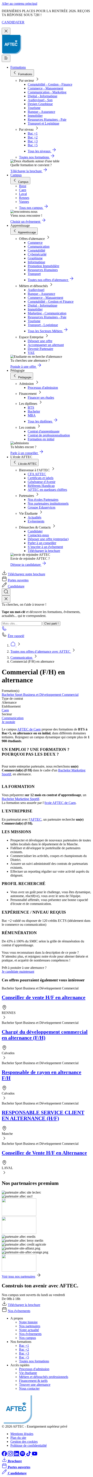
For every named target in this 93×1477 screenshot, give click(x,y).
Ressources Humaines (43, 270)
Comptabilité (36, 250)
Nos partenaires (29, 1326)
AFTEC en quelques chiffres (47, 489)
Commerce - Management (45, 88)
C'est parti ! (51, 623)
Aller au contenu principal (19, 3)
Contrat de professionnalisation (49, 435)
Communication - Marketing (47, 92)
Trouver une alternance (34, 1384)
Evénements (36, 521)
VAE (31, 353)
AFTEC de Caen (29, 729)
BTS (31, 407)
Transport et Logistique (43, 123)
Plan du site (18, 1438)
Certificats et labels (40, 478)
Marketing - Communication (47, 313)
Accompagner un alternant (46, 345)
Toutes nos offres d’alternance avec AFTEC (40, 651)
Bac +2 (33, 137)
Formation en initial (41, 439)
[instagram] (11, 1455)
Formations (18, 67)
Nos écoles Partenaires (43, 499)
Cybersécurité (37, 254)
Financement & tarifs (33, 1381)
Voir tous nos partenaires (18, 1276)
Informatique (36, 262)
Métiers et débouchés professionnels (43, 1377)
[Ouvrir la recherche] (6, 591)
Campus (16, 175)
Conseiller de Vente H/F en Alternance (44, 1153)
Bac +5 (33, 145)
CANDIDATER (13, 22)
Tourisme (34, 108)
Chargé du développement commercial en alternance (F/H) (45, 1035)
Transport (34, 274)
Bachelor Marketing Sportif (20, 799)
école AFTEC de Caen (60, 803)
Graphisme (35, 258)
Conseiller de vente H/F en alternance (43, 997)
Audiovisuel (36, 290)
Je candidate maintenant (18, 971)
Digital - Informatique (42, 96)
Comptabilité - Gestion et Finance (51, 301)
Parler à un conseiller (42, 543)
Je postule (8, 722)
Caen (5, 710)
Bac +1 (33, 133)
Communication (39, 246)
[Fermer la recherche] (6, 599)
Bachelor (34, 411)
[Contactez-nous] (4, 630)
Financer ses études (41, 397)
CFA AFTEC (37, 474)
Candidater (35, 531)
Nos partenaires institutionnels (48, 503)
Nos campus (27, 1338)
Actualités (34, 517)
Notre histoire (28, 1322)
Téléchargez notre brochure (26, 574)
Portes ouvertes (18, 580)
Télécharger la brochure (44, 551)
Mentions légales (21, 1434)
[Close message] (6, 31)
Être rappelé (16, 636)
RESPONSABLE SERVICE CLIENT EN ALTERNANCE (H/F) (43, 1115)
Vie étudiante (28, 1373)
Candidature (16, 586)
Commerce (35, 242)
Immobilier (35, 115)
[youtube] (34, 1455)
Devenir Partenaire (40, 349)
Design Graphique (40, 104)
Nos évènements (19, 1311)
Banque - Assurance (41, 112)
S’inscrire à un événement (45, 547)
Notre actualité (29, 1330)
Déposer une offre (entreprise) (48, 539)
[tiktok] (29, 1455)
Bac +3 (33, 141)
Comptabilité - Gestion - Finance (50, 84)
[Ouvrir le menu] (6, 58)
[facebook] (5, 1455)
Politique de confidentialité (28, 1445)
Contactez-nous (38, 535)
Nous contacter (29, 1388)
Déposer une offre (40, 341)
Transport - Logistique (43, 325)
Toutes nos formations (34, 1361)
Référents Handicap (41, 486)
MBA (32, 415)
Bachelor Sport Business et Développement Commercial (40, 694)
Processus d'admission (43, 387)
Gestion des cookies (24, 1441)
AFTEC (36, 819)
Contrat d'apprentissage (43, 431)
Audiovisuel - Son (40, 100)
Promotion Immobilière (43, 266)
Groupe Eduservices (41, 507)
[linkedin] (17, 1455)
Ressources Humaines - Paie (47, 119)
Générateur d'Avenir (41, 482)
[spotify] (23, 1455)
